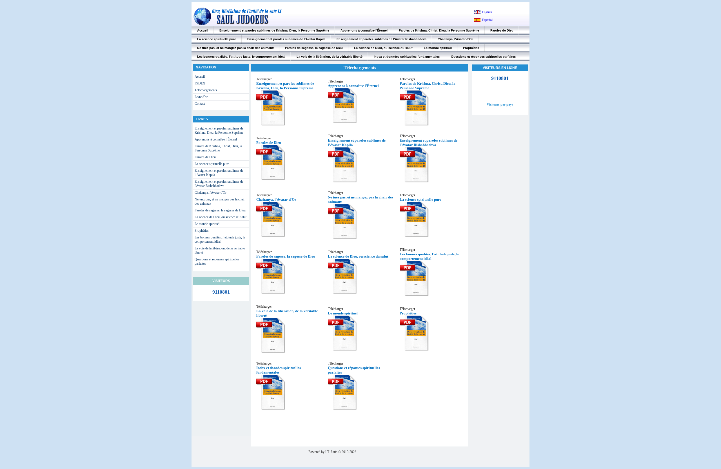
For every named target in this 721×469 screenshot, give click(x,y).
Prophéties (471, 48)
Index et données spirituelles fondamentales (407, 56)
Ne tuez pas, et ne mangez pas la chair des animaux (235, 48)
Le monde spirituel (438, 48)
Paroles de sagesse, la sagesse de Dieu (314, 48)
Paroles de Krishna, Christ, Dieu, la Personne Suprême (439, 30)
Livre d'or (201, 97)
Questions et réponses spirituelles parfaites (483, 56)
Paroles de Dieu (501, 30)
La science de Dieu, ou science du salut (383, 48)
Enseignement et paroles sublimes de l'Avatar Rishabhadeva (381, 39)
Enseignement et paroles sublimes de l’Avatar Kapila (286, 39)
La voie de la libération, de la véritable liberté (329, 56)
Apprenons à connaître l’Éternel (364, 30)
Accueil (202, 30)
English (487, 12)
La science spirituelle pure (216, 39)
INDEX (200, 83)
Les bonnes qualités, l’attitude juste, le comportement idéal (241, 56)
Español (487, 20)
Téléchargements (206, 90)
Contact (200, 104)
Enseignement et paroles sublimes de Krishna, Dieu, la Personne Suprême (274, 30)
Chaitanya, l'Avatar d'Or (455, 39)
